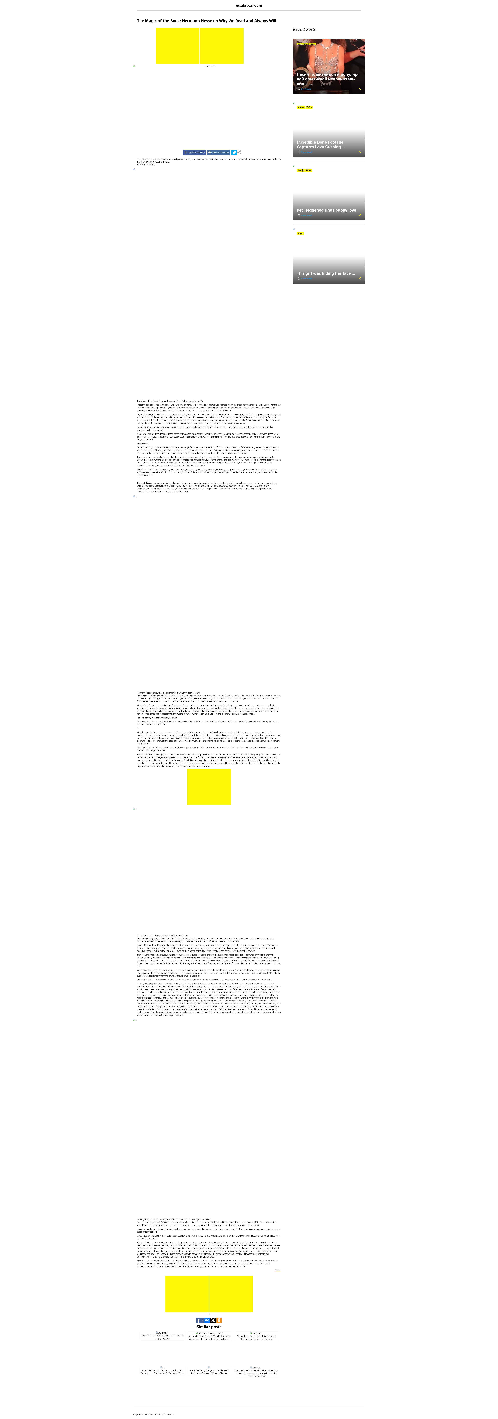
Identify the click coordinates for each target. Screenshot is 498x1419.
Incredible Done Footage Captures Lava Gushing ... (321, 144)
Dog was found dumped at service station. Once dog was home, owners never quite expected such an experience (257, 1373)
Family (301, 170)
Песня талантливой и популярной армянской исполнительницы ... (328, 79)
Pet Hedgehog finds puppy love (326, 210)
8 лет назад (305, 152)
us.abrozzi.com (249, 5)
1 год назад (304, 89)
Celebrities (303, 44)
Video (312, 44)
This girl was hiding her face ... (326, 273)
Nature (301, 107)
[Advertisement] (177, 46)
